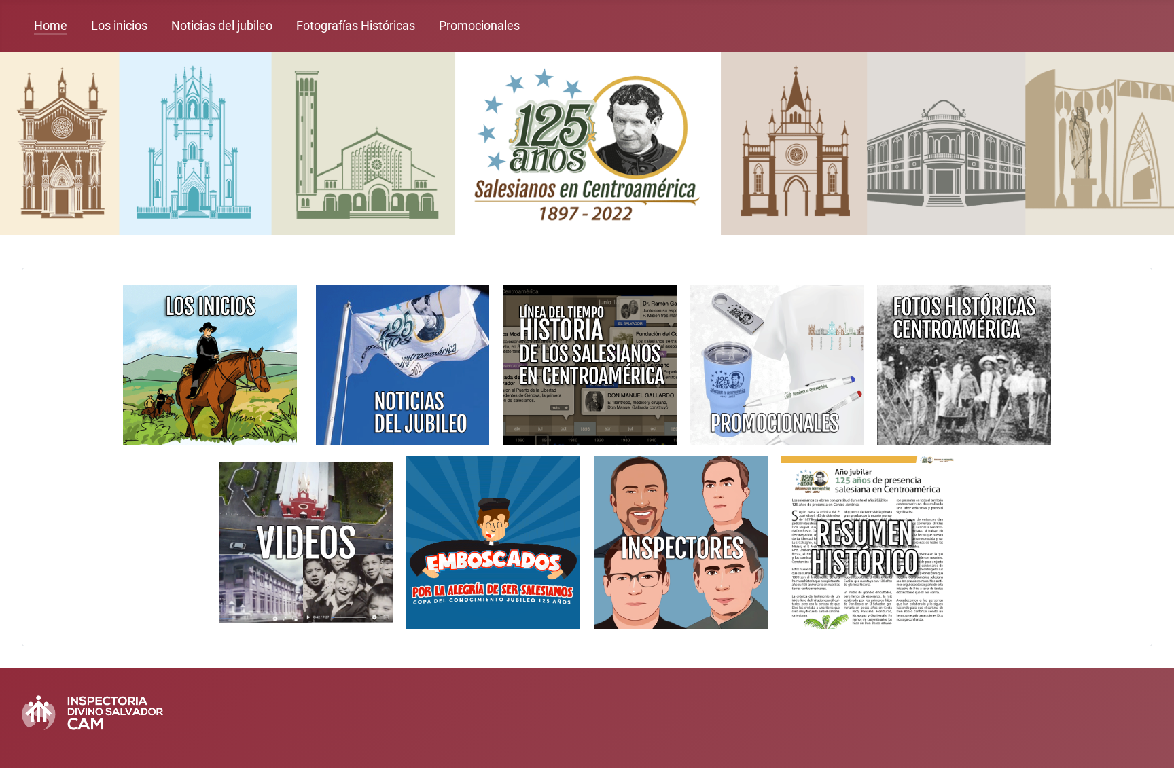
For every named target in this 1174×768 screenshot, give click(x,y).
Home (50, 26)
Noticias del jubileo (221, 26)
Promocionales (479, 26)
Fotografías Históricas (355, 26)
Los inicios (119, 26)
